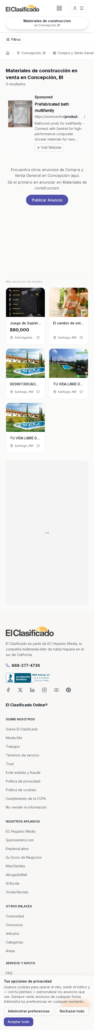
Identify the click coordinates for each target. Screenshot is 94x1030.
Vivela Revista (17, 892)
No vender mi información (26, 807)
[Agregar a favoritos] (38, 338)
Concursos (14, 925)
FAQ (9, 973)
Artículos (12, 933)
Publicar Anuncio (47, 200)
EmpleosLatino (17, 849)
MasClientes (15, 866)
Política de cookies (21, 790)
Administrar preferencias (29, 1011)
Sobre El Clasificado (22, 729)
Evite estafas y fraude (23, 772)
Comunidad (15, 916)
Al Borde (13, 883)
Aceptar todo (18, 1022)
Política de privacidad (23, 781)
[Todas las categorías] (59, 8)
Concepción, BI (33, 53)
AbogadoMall (16, 875)
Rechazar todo (72, 1011)
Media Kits (14, 738)
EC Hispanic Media (20, 831)
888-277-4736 (26, 665)
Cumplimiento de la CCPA (26, 798)
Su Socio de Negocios (24, 857)
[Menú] (78, 8)
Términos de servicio (22, 755)
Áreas (10, 951)
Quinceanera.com (20, 840)
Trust (10, 764)
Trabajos (13, 746)
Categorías (14, 942)
